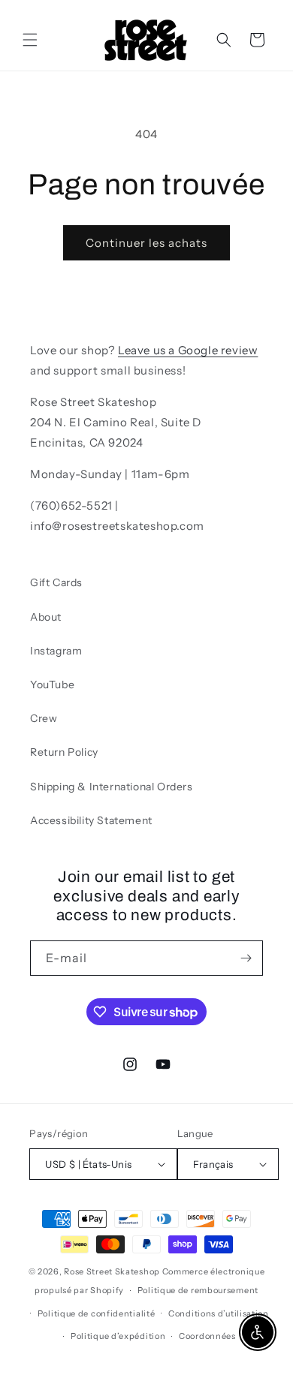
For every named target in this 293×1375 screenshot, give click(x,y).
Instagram (56, 650)
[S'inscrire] (245, 958)
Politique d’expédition (118, 1336)
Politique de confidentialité (97, 1313)
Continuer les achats (146, 243)
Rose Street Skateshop (112, 1271)
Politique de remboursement (197, 1290)
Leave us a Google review (188, 350)
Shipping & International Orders (111, 786)
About (46, 617)
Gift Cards (56, 582)
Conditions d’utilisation (218, 1313)
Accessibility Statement (91, 820)
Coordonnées (207, 1336)
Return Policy (64, 752)
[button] (30, 39)
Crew (43, 718)
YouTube (52, 684)
